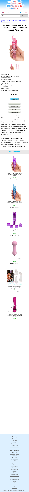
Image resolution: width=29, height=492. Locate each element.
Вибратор (14, 467)
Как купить (14, 438)
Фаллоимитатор (14, 469)
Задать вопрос (14, 109)
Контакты (14, 457)
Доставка (14, 440)
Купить (14, 99)
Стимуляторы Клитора (20, 20)
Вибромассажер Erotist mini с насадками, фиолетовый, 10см (14, 230)
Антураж (14, 478)
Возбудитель (14, 486)
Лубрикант (14, 488)
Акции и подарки (14, 459)
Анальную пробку (14, 476)
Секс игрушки (14, 466)
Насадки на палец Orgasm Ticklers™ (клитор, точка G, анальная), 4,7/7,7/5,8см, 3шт (14, 287)
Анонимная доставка (14, 454)
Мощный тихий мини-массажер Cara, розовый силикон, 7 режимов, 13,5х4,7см (14, 258)
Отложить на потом (14, 112)
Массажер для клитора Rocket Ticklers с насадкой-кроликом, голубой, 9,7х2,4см (14, 202)
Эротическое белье (14, 479)
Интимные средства (14, 484)
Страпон (14, 471)
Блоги (14, 460)
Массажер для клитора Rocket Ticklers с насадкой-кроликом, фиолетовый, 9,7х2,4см (14, 174)
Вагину (14, 472)
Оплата (14, 442)
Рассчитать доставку (14, 103)
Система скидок (14, 445)
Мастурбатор (14, 474)
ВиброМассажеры (5, 22)
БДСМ (14, 481)
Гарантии (14, 452)
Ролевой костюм (14, 483)
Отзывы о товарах (14, 447)
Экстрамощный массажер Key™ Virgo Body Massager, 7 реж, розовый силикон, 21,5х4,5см (14, 315)
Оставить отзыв (14, 106)
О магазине (14, 455)
